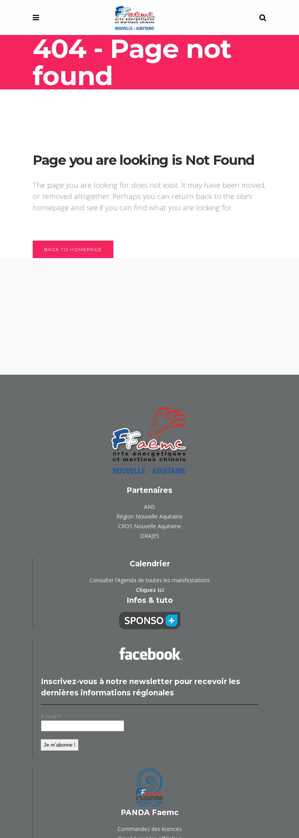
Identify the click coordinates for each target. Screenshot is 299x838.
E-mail (51, 716)
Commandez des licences (150, 829)
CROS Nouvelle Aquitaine (149, 526)
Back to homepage (73, 249)
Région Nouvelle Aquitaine (149, 516)
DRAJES (149, 535)
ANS (149, 506)
